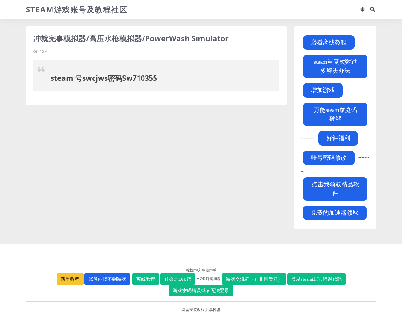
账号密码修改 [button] (329, 157)
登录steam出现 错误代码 (316, 279)
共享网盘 (212, 309)
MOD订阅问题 (208, 278)
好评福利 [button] (338, 138)
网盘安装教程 (193, 309)
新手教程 (70, 279)
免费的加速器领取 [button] (335, 212)
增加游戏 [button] (323, 90)
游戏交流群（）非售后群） (254, 279)
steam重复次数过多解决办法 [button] (335, 66)
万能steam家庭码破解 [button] (335, 114)
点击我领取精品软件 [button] (335, 188)
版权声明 (193, 270)
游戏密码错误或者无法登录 (201, 290)
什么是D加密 (177, 279)
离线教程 (145, 279)
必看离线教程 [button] (329, 42)
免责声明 (209, 270)
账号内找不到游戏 (107, 279)
